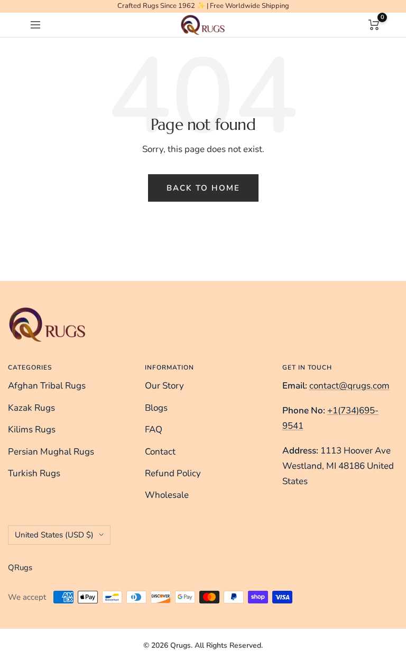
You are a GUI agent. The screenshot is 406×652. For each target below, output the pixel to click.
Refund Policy (173, 473)
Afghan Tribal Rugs (47, 386)
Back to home (203, 188)
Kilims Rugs (32, 429)
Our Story (164, 386)
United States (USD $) (54, 535)
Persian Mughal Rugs (51, 452)
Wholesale (167, 495)
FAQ (153, 429)
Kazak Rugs (31, 408)
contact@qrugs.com (349, 386)
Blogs (156, 408)
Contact (160, 452)
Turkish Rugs (34, 473)
